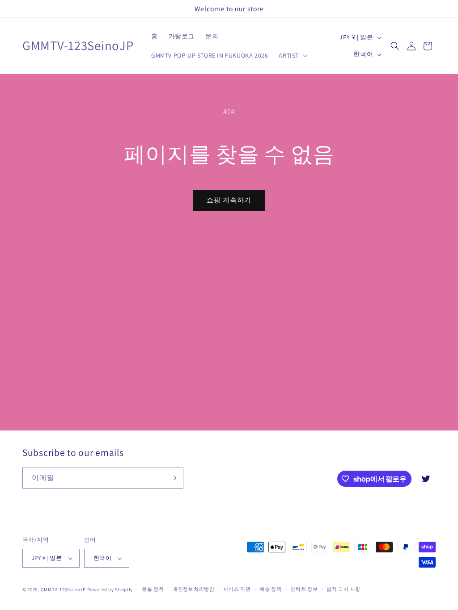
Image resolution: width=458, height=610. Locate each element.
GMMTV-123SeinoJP (63, 589)
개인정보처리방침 (194, 589)
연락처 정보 (304, 589)
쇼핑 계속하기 (229, 200)
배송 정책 (270, 589)
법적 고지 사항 (343, 589)
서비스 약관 (236, 589)
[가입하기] (173, 478)
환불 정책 (153, 589)
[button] (292, 55)
